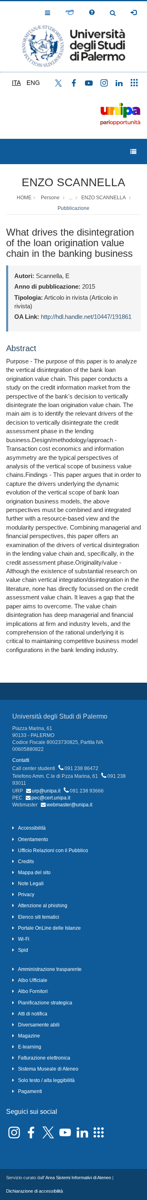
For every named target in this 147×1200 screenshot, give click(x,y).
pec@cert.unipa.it (50, 798)
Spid (23, 950)
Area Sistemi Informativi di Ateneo (78, 1177)
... (70, 197)
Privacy (26, 894)
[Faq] (92, 12)
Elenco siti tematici (38, 917)
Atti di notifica (32, 1014)
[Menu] (133, 151)
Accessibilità (32, 828)
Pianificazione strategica (45, 1003)
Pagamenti (30, 1091)
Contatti (20, 760)
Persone (50, 197)
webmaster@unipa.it (69, 805)
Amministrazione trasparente (50, 969)
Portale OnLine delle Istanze (49, 928)
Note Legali (31, 883)
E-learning (29, 1047)
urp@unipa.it (46, 791)
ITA (16, 82)
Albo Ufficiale (32, 980)
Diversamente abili (39, 1025)
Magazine (29, 1036)
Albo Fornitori (33, 991)
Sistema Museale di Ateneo (48, 1069)
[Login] (133, 12)
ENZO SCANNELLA (73, 182)
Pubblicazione (73, 208)
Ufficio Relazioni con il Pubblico (53, 850)
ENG (33, 82)
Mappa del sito (34, 872)
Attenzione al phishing (42, 905)
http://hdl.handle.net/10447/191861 (86, 316)
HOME (24, 197)
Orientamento (33, 839)
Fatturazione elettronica (44, 1058)
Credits (26, 861)
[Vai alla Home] (73, 36)
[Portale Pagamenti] (69, 12)
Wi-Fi (23, 939)
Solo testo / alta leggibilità (46, 1080)
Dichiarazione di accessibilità (34, 1191)
